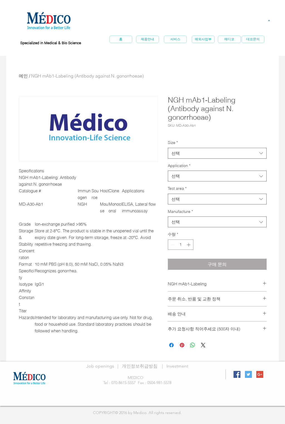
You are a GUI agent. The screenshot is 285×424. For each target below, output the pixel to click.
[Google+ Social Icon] (259, 374)
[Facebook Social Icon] (237, 374)
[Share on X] (203, 345)
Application (179, 165)
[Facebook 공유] (171, 345)
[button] (269, 20)
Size (173, 142)
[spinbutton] (181, 245)
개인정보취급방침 (140, 366)
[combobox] (217, 153)
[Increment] (189, 245)
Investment (177, 366)
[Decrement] (172, 245)
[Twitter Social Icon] (248, 374)
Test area (177, 188)
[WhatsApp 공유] (192, 345)
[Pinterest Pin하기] (182, 345)
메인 (23, 76)
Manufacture (180, 211)
